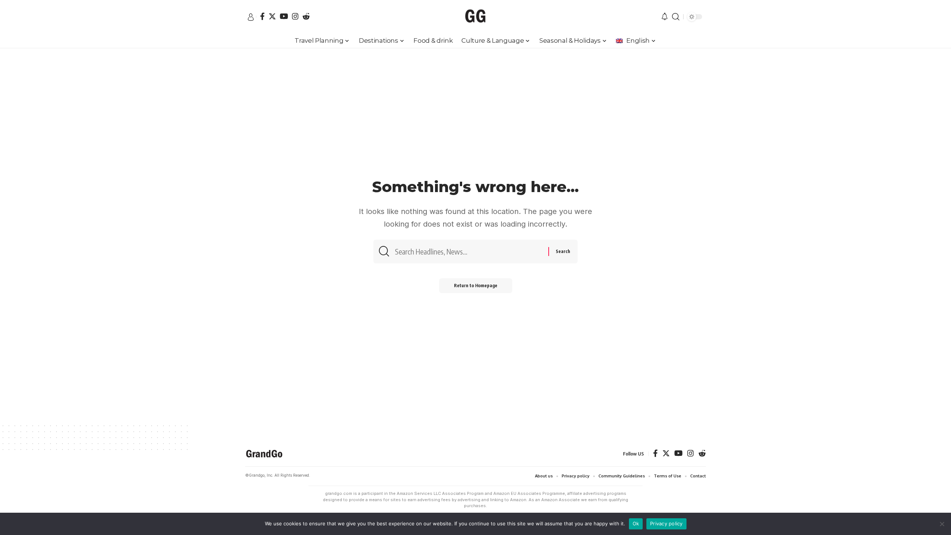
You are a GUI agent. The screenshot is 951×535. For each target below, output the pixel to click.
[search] (675, 16)
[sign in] (250, 17)
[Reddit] (306, 16)
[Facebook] (262, 16)
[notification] (664, 17)
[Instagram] (295, 16)
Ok (636, 523)
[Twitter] (272, 16)
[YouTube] (284, 16)
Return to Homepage (475, 285)
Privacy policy (666, 523)
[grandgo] (475, 17)
